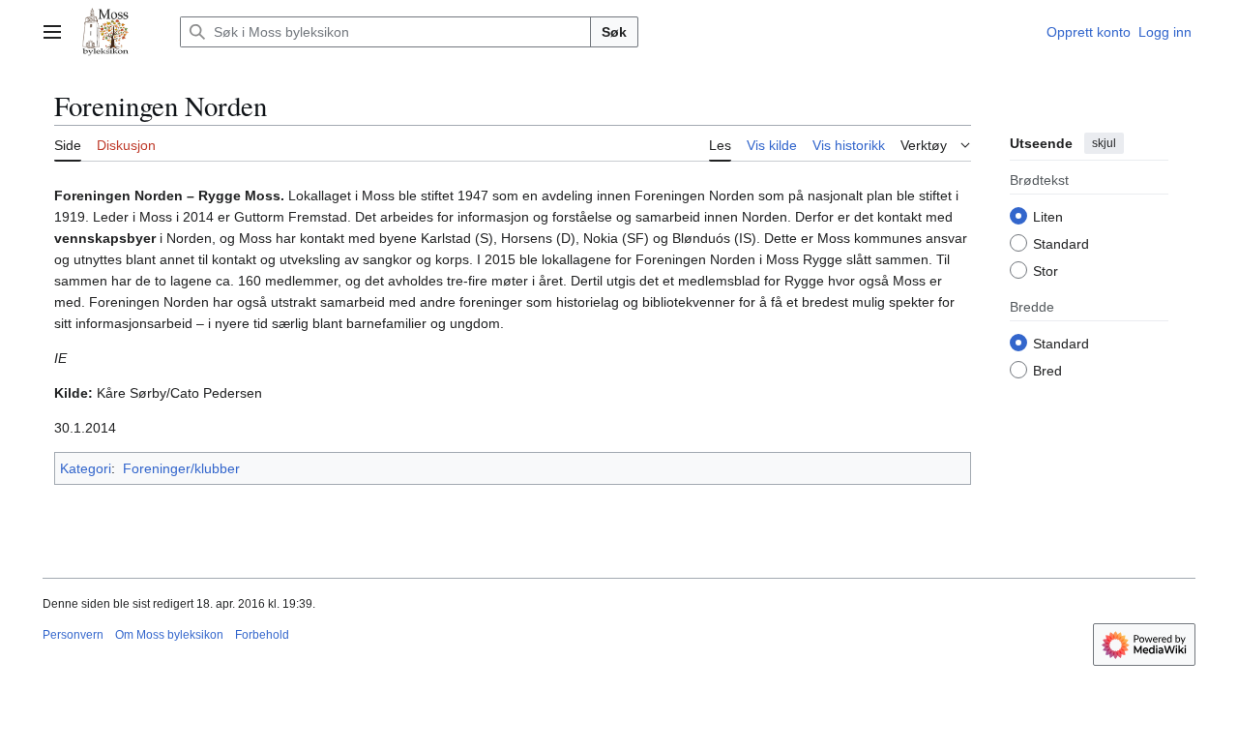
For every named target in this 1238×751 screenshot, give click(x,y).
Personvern (73, 635)
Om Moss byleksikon (169, 635)
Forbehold (262, 635)
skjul (1104, 143)
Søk (614, 32)
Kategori (85, 468)
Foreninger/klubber (181, 468)
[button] (52, 31)
